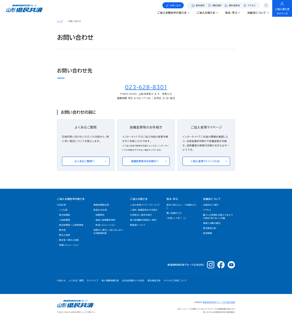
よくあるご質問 (76, 281)
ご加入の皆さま (139, 199)
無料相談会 (234, 5)
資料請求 (200, 5)
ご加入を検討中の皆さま (71, 199)
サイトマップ (92, 281)
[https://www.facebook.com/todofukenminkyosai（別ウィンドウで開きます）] (221, 264)
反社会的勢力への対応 (133, 281)
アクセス (251, 5)
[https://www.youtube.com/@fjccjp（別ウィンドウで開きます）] (231, 264)
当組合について (212, 199)
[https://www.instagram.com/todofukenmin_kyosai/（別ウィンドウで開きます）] (210, 264)
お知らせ (61, 281)
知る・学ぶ (172, 199)
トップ (60, 21)
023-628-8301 (146, 87)
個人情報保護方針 (110, 281)
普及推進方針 (154, 281)
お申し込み (175, 5)
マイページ (282, 11)
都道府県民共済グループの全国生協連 (219, 302)
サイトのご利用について (175, 281)
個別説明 (216, 5)
